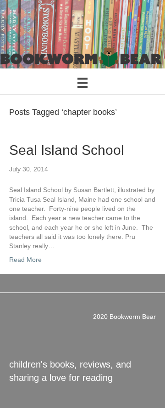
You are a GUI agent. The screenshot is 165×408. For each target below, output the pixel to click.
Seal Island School (66, 150)
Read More (25, 259)
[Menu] (82, 82)
